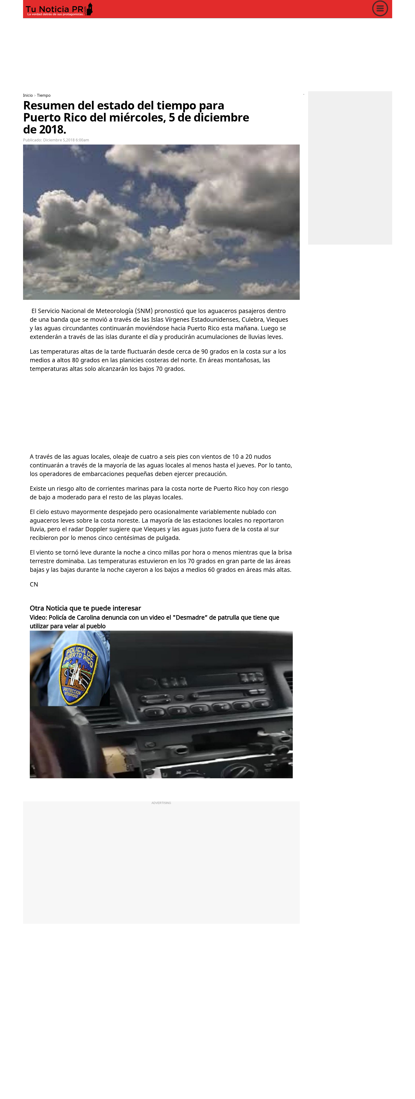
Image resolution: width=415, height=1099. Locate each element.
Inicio (28, 95)
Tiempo (44, 95)
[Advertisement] (167, 53)
